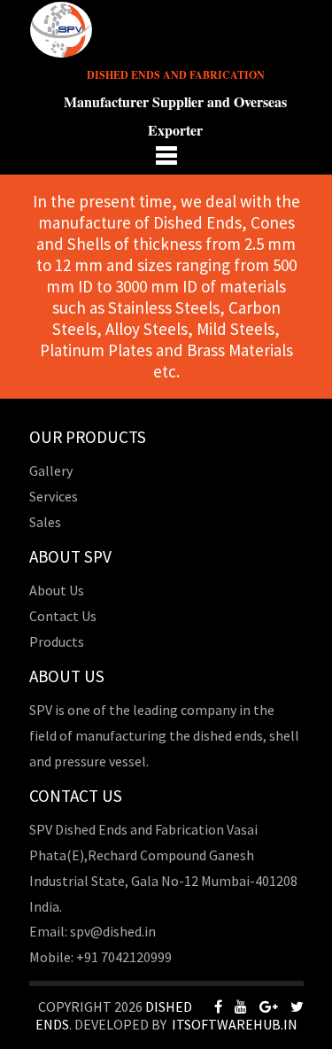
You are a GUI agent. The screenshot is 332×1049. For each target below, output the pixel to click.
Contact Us (63, 616)
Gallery (51, 470)
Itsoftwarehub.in (234, 1024)
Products (56, 641)
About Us (56, 590)
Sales (45, 522)
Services (53, 496)
